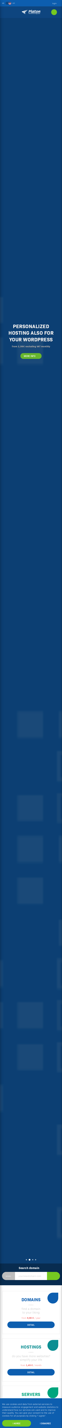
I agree (16, 1423)
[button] (5, 642)
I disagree (45, 1423)
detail (31, 1324)
